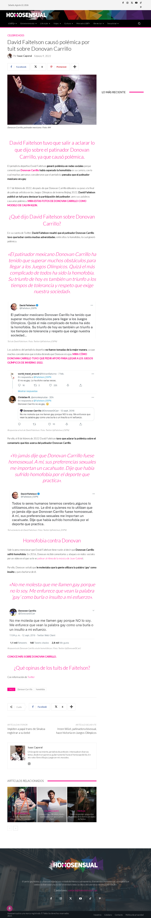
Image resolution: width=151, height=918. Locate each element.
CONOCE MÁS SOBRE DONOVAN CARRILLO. (32, 656)
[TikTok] (140, 3)
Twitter (31, 677)
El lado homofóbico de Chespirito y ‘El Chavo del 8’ (22, 817)
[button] (139, 23)
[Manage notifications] (10, 908)
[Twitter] (132, 3)
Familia (81, 811)
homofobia (40, 689)
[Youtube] (136, 3)
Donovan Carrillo (30, 170)
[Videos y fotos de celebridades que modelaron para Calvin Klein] (51, 804)
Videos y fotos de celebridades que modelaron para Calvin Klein (51, 816)
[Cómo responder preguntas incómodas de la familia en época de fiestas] (81, 804)
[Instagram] (127, 3)
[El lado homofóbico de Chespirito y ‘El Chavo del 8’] (22, 804)
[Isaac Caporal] (10, 56)
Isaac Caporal (24, 56)
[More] (75, 67)
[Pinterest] (140, 7)
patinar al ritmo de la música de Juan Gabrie (59, 558)
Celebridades (15, 35)
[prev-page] (9, 828)
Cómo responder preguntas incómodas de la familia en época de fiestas (82, 816)
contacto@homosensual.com (82, 890)
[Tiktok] (90, 898)
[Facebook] (123, 3)
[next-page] (15, 828)
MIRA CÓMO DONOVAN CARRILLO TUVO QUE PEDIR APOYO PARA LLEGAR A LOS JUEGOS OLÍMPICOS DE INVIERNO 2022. (50, 358)
